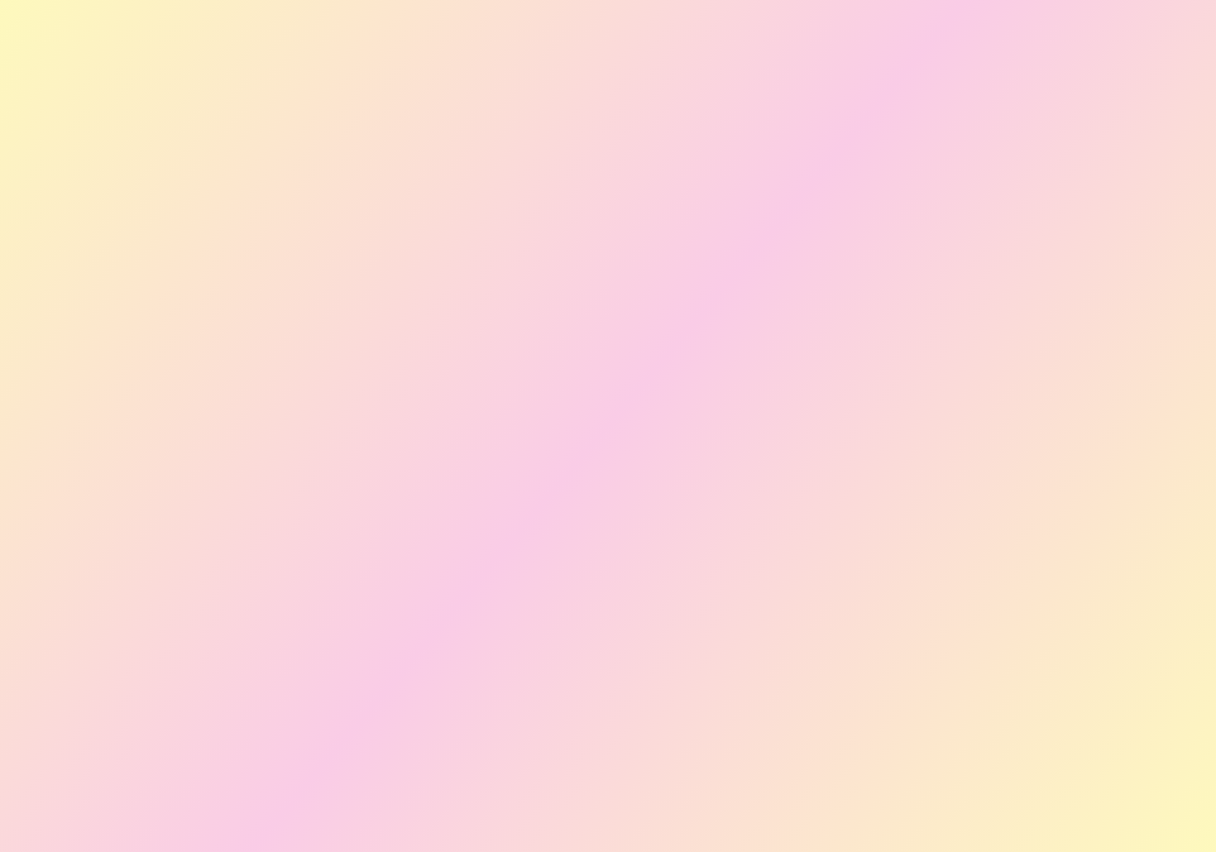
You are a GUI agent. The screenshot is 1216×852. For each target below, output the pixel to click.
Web (383, 220)
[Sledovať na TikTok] (667, 178)
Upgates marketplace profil (470, 277)
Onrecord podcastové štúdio (475, 332)
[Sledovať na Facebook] (548, 178)
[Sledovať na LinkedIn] (628, 178)
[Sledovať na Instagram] (588, 178)
